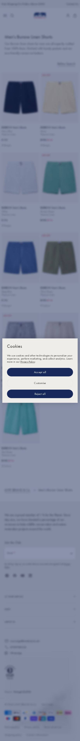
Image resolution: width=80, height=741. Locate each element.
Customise (40, 383)
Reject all (40, 394)
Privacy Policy (27, 361)
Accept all (40, 372)
